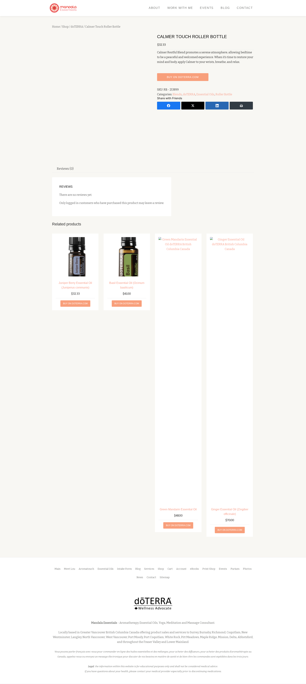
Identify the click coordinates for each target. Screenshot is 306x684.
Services (149, 568)
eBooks (194, 568)
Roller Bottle (224, 94)
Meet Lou (69, 568)
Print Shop (208, 568)
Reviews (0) (65, 169)
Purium (235, 568)
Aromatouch (86, 568)
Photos (247, 568)
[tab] (65, 169)
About (154, 7)
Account (181, 568)
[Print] (241, 106)
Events (207, 7)
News (140, 577)
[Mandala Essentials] (63, 8)
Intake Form (124, 568)
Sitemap (165, 577)
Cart (170, 568)
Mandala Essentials (104, 622)
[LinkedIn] (217, 106)
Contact (245, 7)
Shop (65, 26)
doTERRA (77, 26)
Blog (225, 7)
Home (56, 26)
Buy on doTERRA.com (183, 77)
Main (57, 568)
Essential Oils (205, 94)
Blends (177, 94)
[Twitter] (193, 106)
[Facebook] (168, 106)
